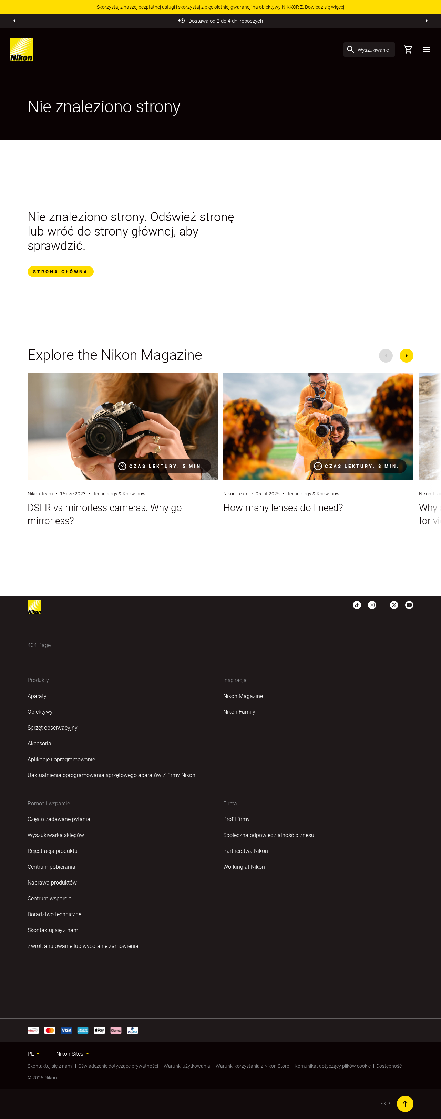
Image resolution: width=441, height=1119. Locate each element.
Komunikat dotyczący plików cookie (333, 1066)
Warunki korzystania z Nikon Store (252, 1066)
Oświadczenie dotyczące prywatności (118, 1066)
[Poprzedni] (14, 21)
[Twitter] (394, 604)
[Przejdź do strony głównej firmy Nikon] (21, 49)
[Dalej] (426, 21)
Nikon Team (40, 493)
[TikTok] (357, 604)
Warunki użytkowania (187, 1066)
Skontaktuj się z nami (50, 1066)
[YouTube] (409, 604)
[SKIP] (405, 1104)
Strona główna (60, 272)
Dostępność (389, 1066)
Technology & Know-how (119, 493)
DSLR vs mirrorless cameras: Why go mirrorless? (105, 514)
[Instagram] (372, 604)
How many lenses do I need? (283, 507)
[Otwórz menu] (426, 49)
